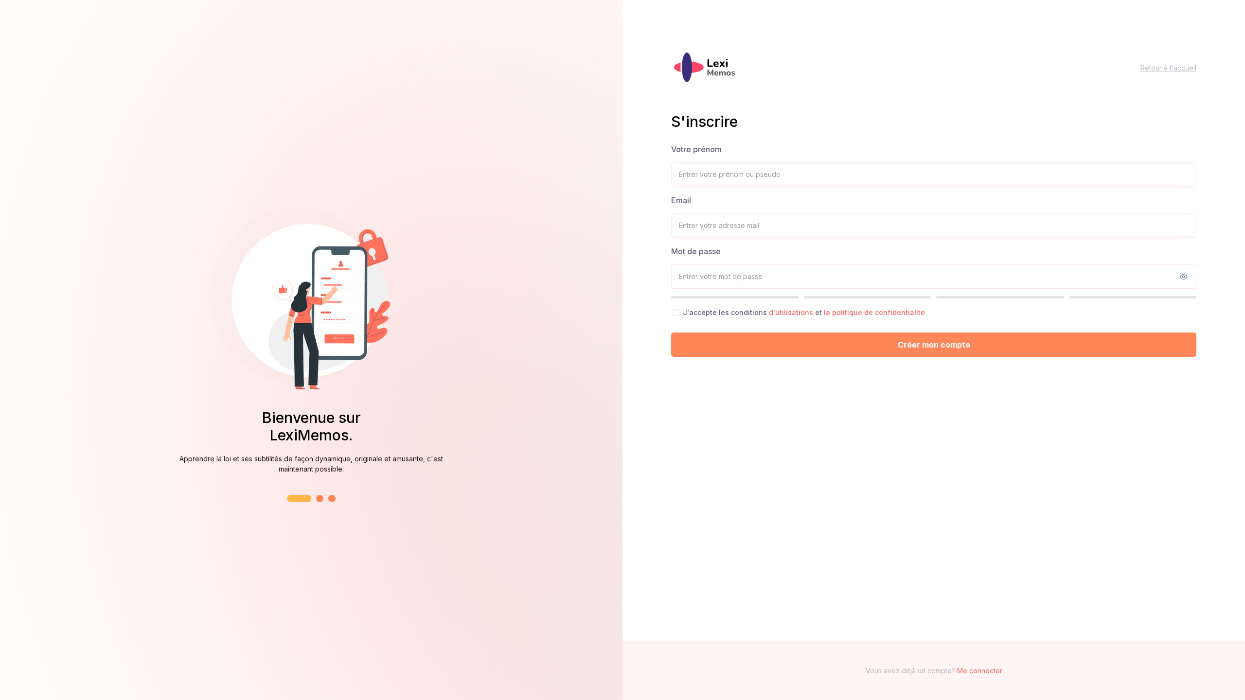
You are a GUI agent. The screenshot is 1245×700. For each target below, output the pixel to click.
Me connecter (979, 670)
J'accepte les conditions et (804, 312)
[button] (299, 498)
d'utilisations (792, 312)
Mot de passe (696, 251)
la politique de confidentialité (874, 312)
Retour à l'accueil (1168, 68)
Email (681, 200)
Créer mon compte (934, 345)
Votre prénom (696, 149)
